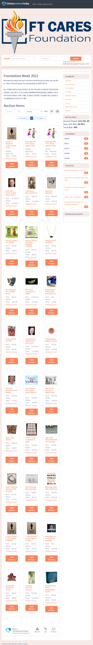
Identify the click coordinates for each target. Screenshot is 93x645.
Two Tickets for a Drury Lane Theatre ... (30, 391)
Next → (42, 118)
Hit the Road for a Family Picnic (11, 291)
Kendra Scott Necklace (50, 241)
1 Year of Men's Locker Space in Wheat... (12, 538)
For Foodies (69, 88)
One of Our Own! (71, 107)
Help (34, 4)
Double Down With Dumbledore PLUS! (50, 589)
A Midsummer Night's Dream (51, 340)
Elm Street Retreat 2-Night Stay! (49, 390)
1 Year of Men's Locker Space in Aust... (31, 538)
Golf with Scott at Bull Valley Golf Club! (76, 179)
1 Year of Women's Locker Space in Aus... (11, 144)
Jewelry (68, 99)
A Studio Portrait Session (28, 588)
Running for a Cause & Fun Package (50, 538)
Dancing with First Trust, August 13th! (50, 143)
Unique (67, 110)
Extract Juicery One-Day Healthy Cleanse (31, 243)
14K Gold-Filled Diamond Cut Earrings (51, 440)
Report (37, 632)
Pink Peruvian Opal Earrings (30, 488)
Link (45, 632)
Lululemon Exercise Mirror (31, 192)
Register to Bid (84, 64)
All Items (68, 81)
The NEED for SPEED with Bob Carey (30, 341)
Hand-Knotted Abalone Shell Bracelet (11, 489)
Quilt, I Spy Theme (10, 439)
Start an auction (44, 4)
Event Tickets (70, 84)
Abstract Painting (48, 192)
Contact (53, 632)
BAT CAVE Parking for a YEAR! (30, 291)
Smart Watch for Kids (11, 340)
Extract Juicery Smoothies (12, 241)
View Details (12, 165)
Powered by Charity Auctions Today (14, 644)
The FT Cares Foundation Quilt (30, 440)
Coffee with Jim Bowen (72, 197)
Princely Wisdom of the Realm (11, 390)
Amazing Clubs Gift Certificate (51, 488)
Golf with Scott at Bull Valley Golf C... (11, 193)
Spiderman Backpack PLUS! (10, 588)
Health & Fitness (71, 95)
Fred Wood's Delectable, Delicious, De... (51, 291)
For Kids (68, 92)
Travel (67, 103)
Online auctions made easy (20, 631)
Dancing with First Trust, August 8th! (30, 143)
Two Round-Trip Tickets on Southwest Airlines (73, 203)
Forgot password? (69, 62)
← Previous (22, 118)
